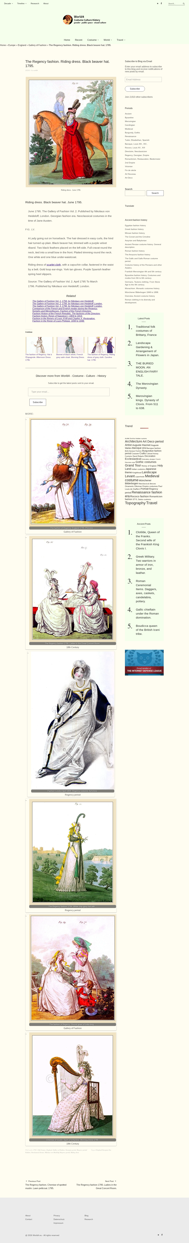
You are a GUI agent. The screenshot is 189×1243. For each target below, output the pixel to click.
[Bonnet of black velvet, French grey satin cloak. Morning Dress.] (70, 345)
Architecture (133, 441)
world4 (35, 70)
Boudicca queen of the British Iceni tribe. (148, 630)
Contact (28, 1219)
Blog (86, 1215)
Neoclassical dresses (37, 1152)
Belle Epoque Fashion (133, 451)
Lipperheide (139, 477)
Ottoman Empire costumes (146, 486)
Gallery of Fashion (37, 45)
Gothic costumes (146, 461)
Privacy (57, 1215)
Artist (128, 444)
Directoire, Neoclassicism (136, 151)
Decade (7, 3)
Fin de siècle (130, 170)
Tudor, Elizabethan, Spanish (137, 140)
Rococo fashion (139, 496)
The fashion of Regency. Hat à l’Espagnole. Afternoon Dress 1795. (38, 357)
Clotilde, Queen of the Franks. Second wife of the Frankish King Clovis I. (148, 540)
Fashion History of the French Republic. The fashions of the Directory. (66, 313)
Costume (92, 40)
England (22, 45)
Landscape (149, 472)
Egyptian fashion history (135, 225)
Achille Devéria (130, 438)
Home (67, 40)
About (45, 3)
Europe (11, 45)
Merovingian (130, 121)
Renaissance (130, 136)
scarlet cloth (54, 264)
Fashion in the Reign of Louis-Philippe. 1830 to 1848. (58, 321)
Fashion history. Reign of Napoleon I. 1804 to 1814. (57, 316)
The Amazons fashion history (137, 254)
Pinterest (158, 3)
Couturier (135, 454)
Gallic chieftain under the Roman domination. (147, 613)
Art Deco (129, 178)
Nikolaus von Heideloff (52, 1152)
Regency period (82, 1150)
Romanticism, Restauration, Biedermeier (142, 159)
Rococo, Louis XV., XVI (135, 148)
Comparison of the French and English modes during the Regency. (65, 308)
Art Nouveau (130, 174)
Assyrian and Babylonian (136, 240)
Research (35, 3)
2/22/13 (27, 70)
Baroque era (139, 448)
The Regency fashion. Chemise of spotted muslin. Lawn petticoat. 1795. (45, 1184)
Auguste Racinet (141, 445)
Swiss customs (144, 499)
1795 (35, 1150)
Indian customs (138, 469)
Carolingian (130, 125)
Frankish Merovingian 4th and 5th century (143, 271)
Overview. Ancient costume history (140, 296)
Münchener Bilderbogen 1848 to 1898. (142, 292)
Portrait (145, 488)
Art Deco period (153, 441)
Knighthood (136, 473)
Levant (130, 476)
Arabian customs (141, 438)
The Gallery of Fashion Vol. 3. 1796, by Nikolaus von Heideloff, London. (67, 306)
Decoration (150, 456)
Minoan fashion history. (135, 233)
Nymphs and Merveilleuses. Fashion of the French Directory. (61, 311)
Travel (120, 40)
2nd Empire (130, 163)
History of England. (149, 466)
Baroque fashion (153, 448)
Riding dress (75, 1152)
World (107, 40)
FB (161, 3)
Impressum (58, 1223)
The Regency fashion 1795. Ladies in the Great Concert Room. (96, 1184)
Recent (78, 40)
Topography (135, 503)
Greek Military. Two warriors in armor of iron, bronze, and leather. (146, 564)
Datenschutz (59, 1219)
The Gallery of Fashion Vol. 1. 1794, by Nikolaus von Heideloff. (63, 301)
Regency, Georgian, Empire (137, 155)
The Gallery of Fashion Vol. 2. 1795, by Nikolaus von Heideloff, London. (67, 303)
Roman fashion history (135, 251)
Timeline (20, 3)
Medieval (129, 129)
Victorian (129, 166)
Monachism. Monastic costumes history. (142, 288)
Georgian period (71, 1150)
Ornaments (129, 486)
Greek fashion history (134, 229)
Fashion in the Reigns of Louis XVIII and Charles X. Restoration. (63, 318)
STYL (135, 499)
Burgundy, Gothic (132, 132)
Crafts (142, 453)
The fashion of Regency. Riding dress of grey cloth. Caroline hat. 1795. (101, 357)
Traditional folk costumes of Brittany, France (146, 330)
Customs (128, 456)
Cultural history (152, 454)
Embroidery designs (148, 459)
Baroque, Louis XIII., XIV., (136, 144)
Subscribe (38, 402)
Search (128, 189)
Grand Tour (133, 465)
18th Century (41, 1150)
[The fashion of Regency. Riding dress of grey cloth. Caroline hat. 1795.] (101, 345)
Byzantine (129, 117)
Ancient (128, 114)
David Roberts (138, 456)
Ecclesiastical (133, 458)
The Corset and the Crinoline (137, 237)
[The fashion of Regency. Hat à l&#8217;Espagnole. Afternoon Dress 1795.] (39, 345)
